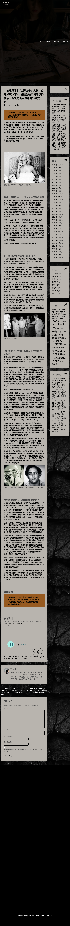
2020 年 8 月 (56, 240)
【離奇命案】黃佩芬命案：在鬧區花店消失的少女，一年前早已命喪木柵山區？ (59, 383)
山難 (57, 316)
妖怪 (54, 316)
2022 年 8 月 (56, 170)
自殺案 (64, 332)
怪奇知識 (55, 276)
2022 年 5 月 (56, 179)
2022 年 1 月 (56, 191)
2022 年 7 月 (56, 173)
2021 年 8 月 (56, 205)
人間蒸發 (60, 309)
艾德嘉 (18, 105)
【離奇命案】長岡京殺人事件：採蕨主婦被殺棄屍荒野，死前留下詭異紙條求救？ (59, 405)
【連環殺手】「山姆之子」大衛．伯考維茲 (22, 112)
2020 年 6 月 (56, 246)
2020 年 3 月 (56, 254)
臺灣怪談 (60, 338)
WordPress (32, 915)
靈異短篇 (58, 358)
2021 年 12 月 (56, 194)
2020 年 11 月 (56, 231)
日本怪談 (55, 321)
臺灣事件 (54, 335)
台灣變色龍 (59, 312)
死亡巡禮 (62, 321)
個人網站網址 (8, 742)
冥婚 (63, 309)
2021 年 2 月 (56, 223)
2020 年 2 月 (56, 257)
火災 (56, 324)
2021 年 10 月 (56, 199)
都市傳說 (8, 656)
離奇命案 (55, 288)
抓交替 (57, 319)
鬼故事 (56, 361)
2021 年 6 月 (56, 211)
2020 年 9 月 (56, 237)
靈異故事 (55, 291)
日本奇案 (61, 319)
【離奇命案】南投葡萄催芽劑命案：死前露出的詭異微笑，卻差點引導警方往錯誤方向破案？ (59, 109)
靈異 (59, 354)
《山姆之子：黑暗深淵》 (15, 623)
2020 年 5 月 (56, 249)
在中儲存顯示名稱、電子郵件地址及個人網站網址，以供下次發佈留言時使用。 (24, 750)
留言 (6, 708)
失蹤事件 (64, 314)
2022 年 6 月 (56, 176)
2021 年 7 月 (56, 208)
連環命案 (35, 656)
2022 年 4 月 (56, 182)
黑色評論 (55, 293)
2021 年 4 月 (56, 217)
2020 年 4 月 (56, 252)
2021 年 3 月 (56, 220)
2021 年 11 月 (56, 196)
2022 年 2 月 (56, 188)
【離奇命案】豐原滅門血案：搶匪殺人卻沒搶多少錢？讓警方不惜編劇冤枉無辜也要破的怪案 (36, 690)
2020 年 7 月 (56, 243)
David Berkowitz (9, 626)
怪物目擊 (55, 279)
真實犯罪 (58, 328)
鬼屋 (64, 358)
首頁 (39, 41)
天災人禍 (55, 273)
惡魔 (16, 656)
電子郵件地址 (8, 736)
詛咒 (53, 344)
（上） (9, 115)
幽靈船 (60, 316)
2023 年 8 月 (56, 167)
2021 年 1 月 (56, 225)
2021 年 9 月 (56, 202)
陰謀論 (11, 658)
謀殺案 (31, 656)
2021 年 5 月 (56, 214)
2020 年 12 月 (56, 228)
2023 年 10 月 (56, 165)
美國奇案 (26, 656)
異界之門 (65, 41)
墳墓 (55, 314)
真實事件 (20, 656)
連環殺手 (41, 656)
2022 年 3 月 (56, 185)
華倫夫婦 (63, 341)
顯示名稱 (7, 730)
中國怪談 (54, 309)
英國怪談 (58, 341)
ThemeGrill (49, 915)
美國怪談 (58, 331)
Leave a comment (22, 658)
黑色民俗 (54, 364)
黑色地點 (62, 361)
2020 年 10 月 (56, 234)
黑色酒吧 (11, 3)
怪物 (63, 316)
